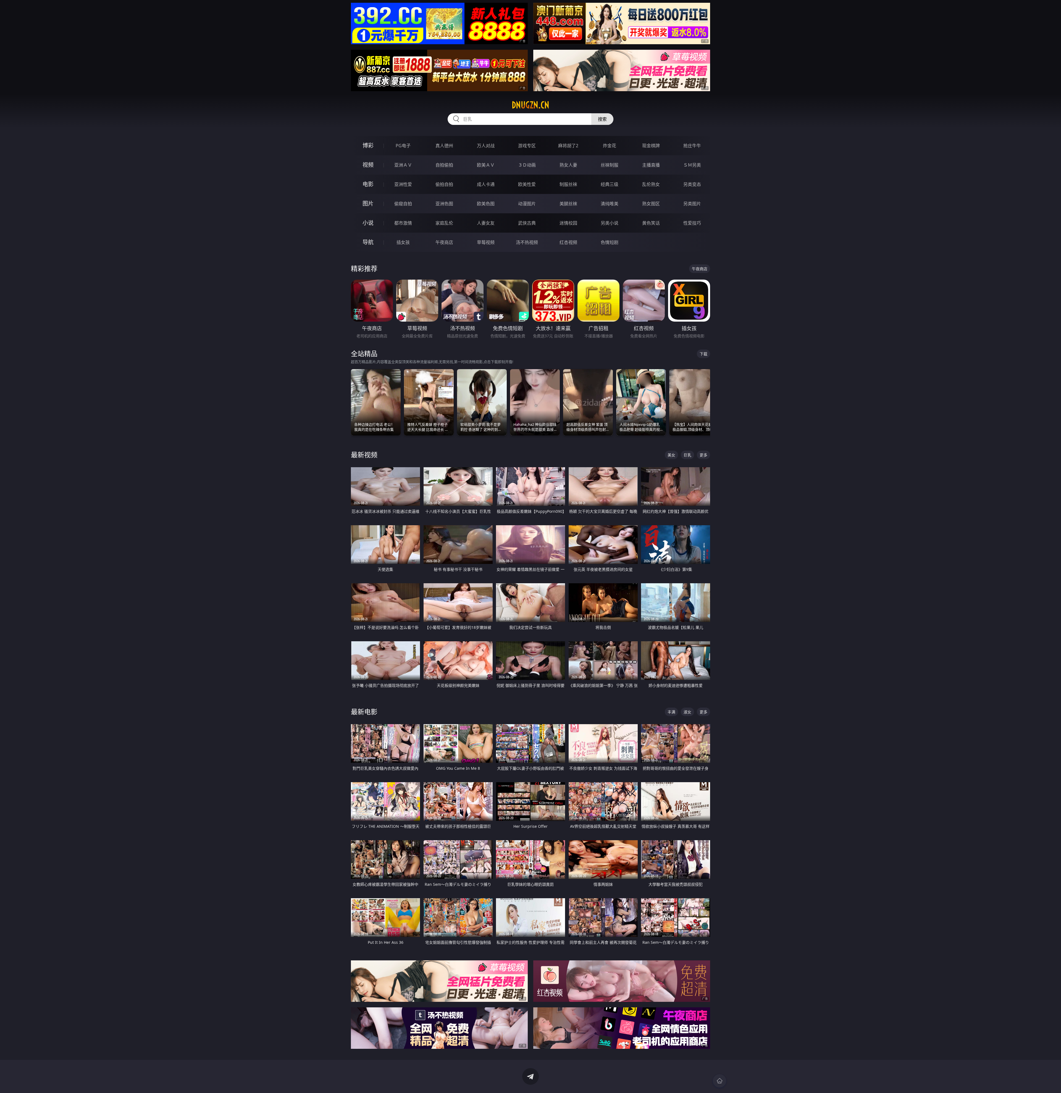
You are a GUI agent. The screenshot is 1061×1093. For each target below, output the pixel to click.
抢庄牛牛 (692, 146)
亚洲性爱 (403, 184)
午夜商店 (444, 242)
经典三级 (609, 184)
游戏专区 (527, 146)
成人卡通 (486, 184)
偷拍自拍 (444, 184)
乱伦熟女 (651, 184)
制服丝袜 (568, 184)
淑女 (687, 711)
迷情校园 (568, 223)
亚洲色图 (444, 204)
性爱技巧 (692, 223)
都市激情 (403, 223)
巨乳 (687, 455)
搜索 (602, 119)
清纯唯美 (609, 204)
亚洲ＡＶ (403, 165)
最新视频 (364, 454)
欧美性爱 (527, 184)
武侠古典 (527, 223)
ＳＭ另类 (692, 165)
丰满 (671, 711)
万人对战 (486, 146)
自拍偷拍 (444, 165)
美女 (671, 455)
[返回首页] (719, 1080)
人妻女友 (486, 223)
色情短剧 (609, 242)
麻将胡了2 (568, 146)
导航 (368, 242)
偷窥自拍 (403, 204)
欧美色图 (486, 204)
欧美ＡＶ (486, 165)
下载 (703, 353)
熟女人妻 (568, 165)
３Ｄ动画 (527, 165)
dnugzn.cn (530, 105)
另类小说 (609, 223)
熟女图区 (651, 204)
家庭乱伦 (444, 223)
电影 (368, 184)
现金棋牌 (651, 146)
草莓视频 (486, 242)
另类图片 (692, 204)
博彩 (368, 145)
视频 (368, 165)
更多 (703, 455)
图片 (368, 203)
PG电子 (403, 146)
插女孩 (403, 242)
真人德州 (444, 146)
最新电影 (364, 711)
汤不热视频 (527, 242)
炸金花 (609, 146)
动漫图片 (527, 204)
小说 (368, 223)
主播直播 (651, 165)
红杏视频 (568, 242)
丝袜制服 (609, 165)
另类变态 (692, 184)
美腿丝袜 (568, 204)
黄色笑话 (651, 223)
